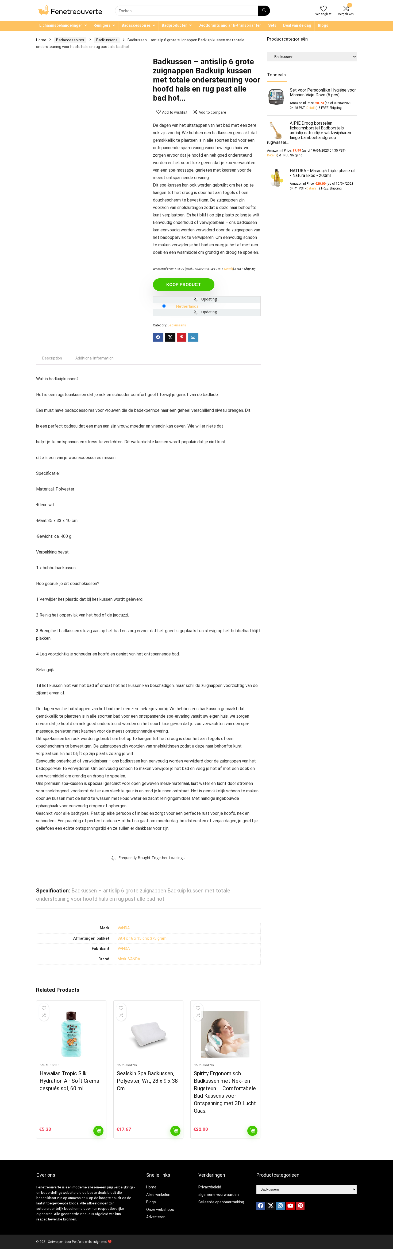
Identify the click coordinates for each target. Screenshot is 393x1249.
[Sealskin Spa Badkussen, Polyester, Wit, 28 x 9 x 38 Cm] (148, 1034)
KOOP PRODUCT (183, 284)
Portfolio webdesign (86, 1242)
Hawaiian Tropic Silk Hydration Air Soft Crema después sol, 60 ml (69, 1081)
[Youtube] (290, 1206)
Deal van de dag (297, 25)
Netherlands (187, 306)
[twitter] (270, 1206)
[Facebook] (260, 1206)
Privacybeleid (209, 1187)
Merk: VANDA (129, 959)
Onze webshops (160, 1209)
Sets (272, 25)
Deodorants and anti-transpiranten (229, 25)
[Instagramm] (280, 1206)
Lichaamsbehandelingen (61, 25)
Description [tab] (52, 358)
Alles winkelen (158, 1194)
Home (41, 40)
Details (228, 269)
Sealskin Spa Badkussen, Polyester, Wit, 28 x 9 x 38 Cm (147, 1081)
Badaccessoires (136, 25)
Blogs (323, 25)
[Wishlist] (323, 9)
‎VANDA (124, 928)
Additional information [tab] (94, 358)
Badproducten (174, 25)
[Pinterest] (300, 1206)
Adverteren (155, 1217)
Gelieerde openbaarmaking (221, 1202)
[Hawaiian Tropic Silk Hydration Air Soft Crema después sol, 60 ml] (71, 1034)
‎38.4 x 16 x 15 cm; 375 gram (142, 938)
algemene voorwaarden (218, 1194)
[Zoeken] (264, 11)
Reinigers (102, 25)
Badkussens (107, 40)
